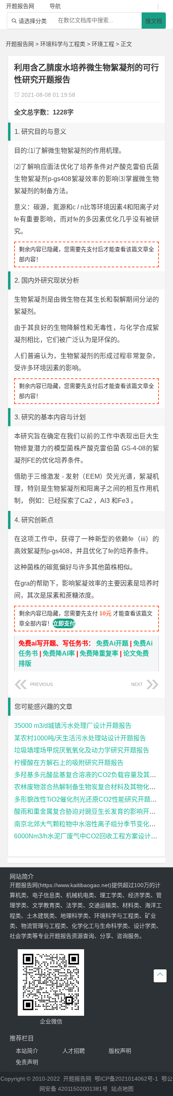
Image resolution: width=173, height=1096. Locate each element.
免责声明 (27, 1062)
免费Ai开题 (112, 643)
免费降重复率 (99, 653)
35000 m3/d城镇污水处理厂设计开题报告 (73, 725)
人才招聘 (73, 1051)
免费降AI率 (59, 653)
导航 (55, 6)
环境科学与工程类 (62, 44)
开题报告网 (20, 44)
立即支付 (64, 623)
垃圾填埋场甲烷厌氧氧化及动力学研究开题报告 (81, 750)
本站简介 (27, 1051)
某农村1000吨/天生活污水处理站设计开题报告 (80, 738)
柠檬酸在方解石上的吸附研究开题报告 (69, 762)
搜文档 (153, 21)
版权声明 (120, 1051)
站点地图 (122, 1089)
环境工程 (103, 44)
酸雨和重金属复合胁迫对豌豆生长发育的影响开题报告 (91, 811)
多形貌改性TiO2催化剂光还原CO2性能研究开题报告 (88, 799)
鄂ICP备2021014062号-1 (126, 1078)
